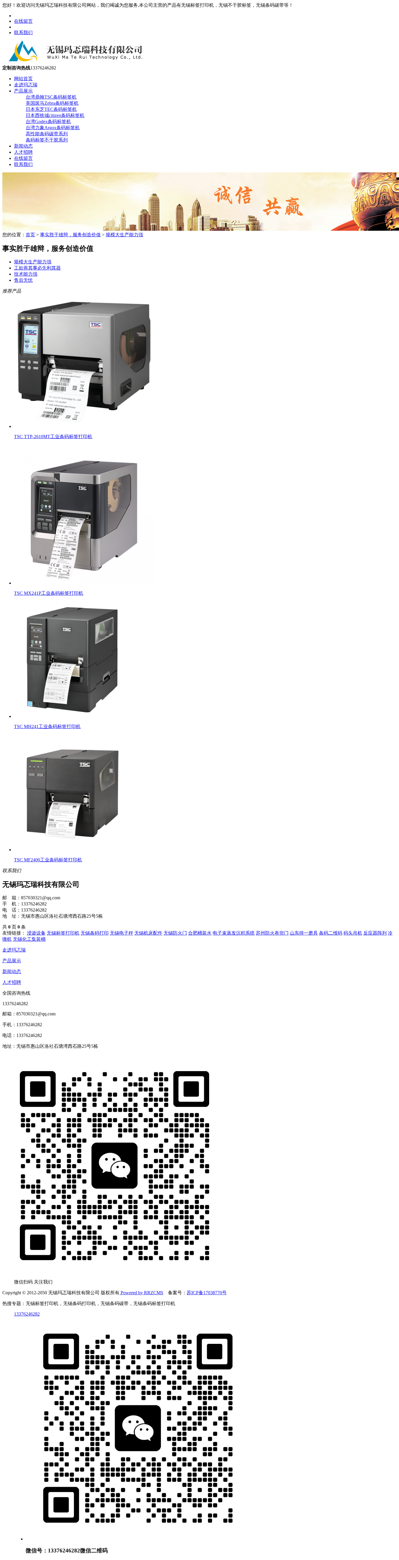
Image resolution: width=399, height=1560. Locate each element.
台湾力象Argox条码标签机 (53, 127)
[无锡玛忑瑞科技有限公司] (73, 62)
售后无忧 (23, 280)
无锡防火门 (175, 933)
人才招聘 (23, 152)
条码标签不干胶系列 (47, 139)
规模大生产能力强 (124, 234)
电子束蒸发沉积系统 (234, 933)
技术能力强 (25, 274)
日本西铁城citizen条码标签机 (55, 115)
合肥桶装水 (199, 933)
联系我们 (23, 32)
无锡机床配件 (148, 933)
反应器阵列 (375, 933)
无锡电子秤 (121, 933)
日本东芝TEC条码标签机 (51, 109)
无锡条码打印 (95, 933)
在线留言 (23, 21)
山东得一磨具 (304, 933)
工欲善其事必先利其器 (37, 267)
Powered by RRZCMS (141, 1292)
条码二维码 (330, 933)
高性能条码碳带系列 (47, 133)
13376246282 (27, 1313)
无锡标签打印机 (63, 933)
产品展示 (23, 90)
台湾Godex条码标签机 (48, 121)
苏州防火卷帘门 (272, 933)
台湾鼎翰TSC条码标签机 (51, 97)
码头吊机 (353, 933)
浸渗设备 (36, 933)
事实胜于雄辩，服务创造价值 (70, 234)
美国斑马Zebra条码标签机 (52, 103)
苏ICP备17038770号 (207, 1292)
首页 (30, 234)
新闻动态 (23, 146)
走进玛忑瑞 (25, 84)
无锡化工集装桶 (29, 939)
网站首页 (23, 78)
